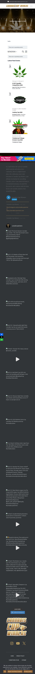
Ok (5, 671)
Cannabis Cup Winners (12, 204)
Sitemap (24, 660)
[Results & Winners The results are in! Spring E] (17, 548)
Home (12, 655)
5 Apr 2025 (22, 204)
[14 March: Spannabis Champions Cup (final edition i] (17, 595)
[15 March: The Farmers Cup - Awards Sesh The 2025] (17, 571)
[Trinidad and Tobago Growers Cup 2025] (19, 126)
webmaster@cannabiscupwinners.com (19, 1)
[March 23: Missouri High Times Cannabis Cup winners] (17, 406)
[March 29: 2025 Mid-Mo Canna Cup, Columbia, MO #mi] (17, 430)
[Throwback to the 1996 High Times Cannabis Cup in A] (17, 288)
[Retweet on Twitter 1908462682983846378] (10, 213)
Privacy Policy (20, 655)
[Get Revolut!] (17, 158)
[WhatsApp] (1, 339)
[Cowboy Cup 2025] (19, 99)
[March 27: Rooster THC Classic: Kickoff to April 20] (17, 477)
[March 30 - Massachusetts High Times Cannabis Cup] (17, 335)
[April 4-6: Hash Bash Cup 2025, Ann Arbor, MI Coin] (17, 382)
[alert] (17, 47)
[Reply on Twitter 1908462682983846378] (7, 213)
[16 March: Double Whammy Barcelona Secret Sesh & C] (17, 524)
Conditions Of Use (14, 660)
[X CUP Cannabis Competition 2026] (19, 71)
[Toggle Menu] (31, 6)
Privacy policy (28, 671)
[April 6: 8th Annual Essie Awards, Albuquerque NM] (17, 312)
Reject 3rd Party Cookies (15, 671)
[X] (1, 337)
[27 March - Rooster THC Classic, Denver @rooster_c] (17, 359)
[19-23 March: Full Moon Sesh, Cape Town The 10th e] (17, 453)
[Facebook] (1, 334)
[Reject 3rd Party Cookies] (33, 669)
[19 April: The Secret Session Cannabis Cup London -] (17, 241)
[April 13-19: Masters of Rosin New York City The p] (17, 265)
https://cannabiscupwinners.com (15, 210)
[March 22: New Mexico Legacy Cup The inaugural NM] (17, 500)
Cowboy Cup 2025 (17, 112)
